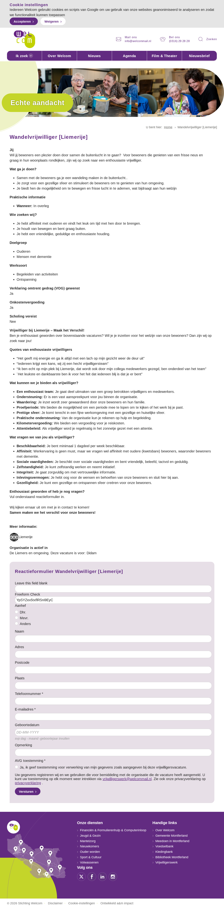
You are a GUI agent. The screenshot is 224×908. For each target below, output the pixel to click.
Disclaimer (55, 903)
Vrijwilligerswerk (166, 862)
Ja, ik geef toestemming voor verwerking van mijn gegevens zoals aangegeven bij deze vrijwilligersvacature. (103, 767)
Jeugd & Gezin (90, 835)
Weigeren (51, 21)
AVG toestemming (29, 761)
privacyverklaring (28, 783)
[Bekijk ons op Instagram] (112, 876)
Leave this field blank (31, 583)
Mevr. (24, 618)
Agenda (129, 56)
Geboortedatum (27, 725)
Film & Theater (164, 56)
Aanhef (20, 605)
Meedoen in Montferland (172, 841)
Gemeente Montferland (171, 835)
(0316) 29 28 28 (179, 41)
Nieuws (94, 56)
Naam (19, 631)
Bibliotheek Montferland (171, 857)
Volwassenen (89, 862)
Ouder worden (90, 852)
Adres (19, 647)
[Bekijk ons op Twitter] (81, 876)
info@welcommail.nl (138, 41)
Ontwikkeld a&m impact (116, 903)
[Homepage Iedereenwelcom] (24, 39)
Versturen (26, 791)
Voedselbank (164, 846)
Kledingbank (164, 852)
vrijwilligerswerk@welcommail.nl (127, 779)
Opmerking (23, 745)
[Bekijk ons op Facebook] (92, 876)
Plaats (19, 678)
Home (168, 127)
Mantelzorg (88, 841)
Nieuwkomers (89, 846)
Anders (25, 624)
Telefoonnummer (28, 694)
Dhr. (23, 612)
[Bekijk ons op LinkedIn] (102, 876)
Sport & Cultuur (91, 857)
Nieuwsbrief (199, 56)
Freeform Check (27, 594)
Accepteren (22, 21)
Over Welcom (59, 56)
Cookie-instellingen (81, 903)
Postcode (22, 662)
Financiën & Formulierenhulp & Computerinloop (113, 830)
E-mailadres (24, 709)
